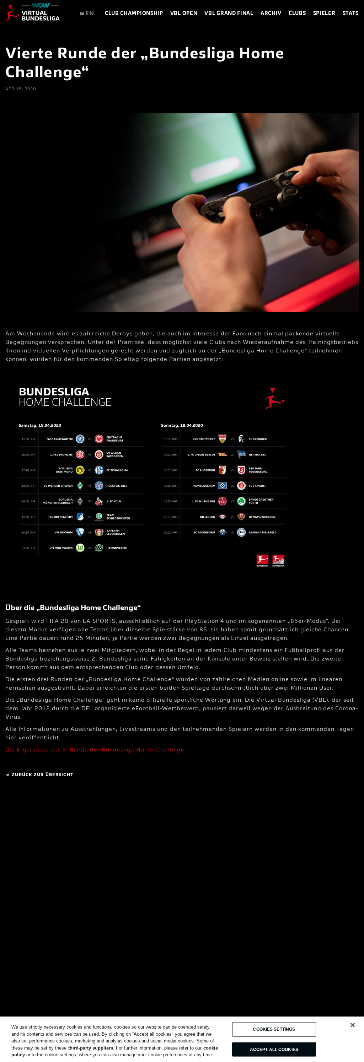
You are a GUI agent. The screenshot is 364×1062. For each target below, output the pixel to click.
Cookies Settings (274, 1029)
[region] (182, 1039)
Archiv (271, 13)
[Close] (352, 1025)
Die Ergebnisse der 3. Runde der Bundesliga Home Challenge (94, 750)
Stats (351, 13)
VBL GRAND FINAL (228, 13)
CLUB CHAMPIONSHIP (134, 13)
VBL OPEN (184, 13)
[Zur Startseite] (32, 14)
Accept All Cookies (274, 1049)
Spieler (324, 13)
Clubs (297, 13)
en (89, 14)
